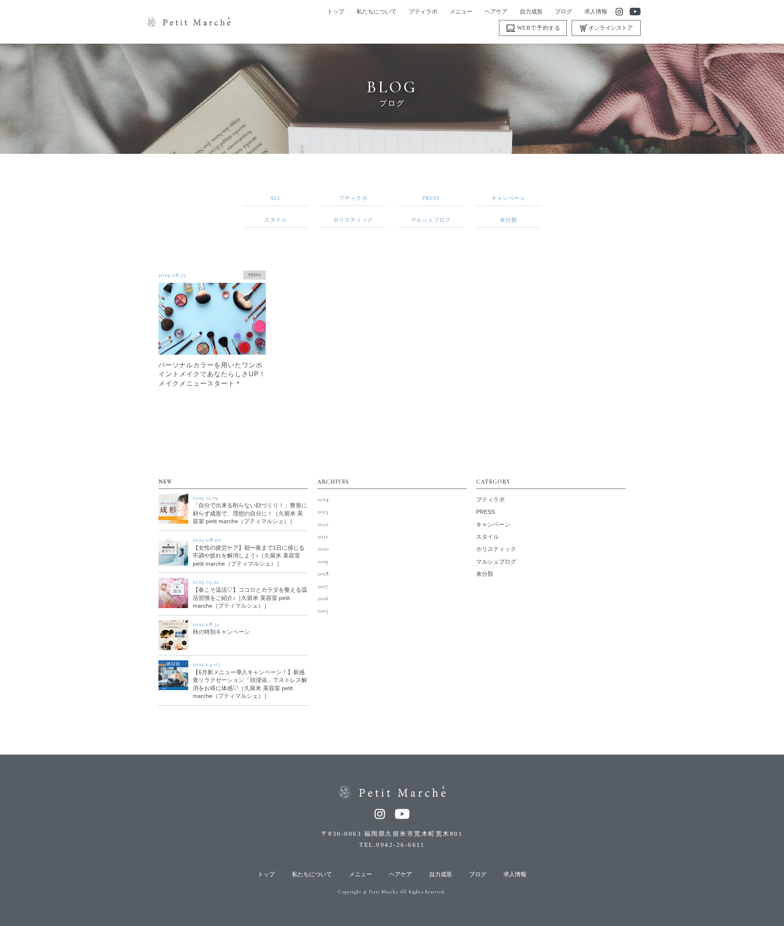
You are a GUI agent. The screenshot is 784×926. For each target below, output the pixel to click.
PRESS (254, 275)
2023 (323, 511)
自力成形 (440, 874)
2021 (322, 536)
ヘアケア (400, 874)
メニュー (360, 874)
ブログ (477, 874)
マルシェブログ (496, 561)
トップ (266, 874)
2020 (323, 548)
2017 (322, 586)
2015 (322, 610)
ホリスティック (496, 549)
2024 (323, 499)
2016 (322, 598)
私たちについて (312, 874)
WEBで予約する (539, 28)
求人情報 (514, 874)
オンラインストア (610, 28)
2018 (323, 573)
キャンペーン (493, 524)
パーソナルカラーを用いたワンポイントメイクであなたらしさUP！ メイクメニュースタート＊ (212, 374)
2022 (323, 524)
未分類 (484, 574)
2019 (322, 561)
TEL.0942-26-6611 (392, 845)
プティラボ (490, 499)
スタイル (487, 536)
